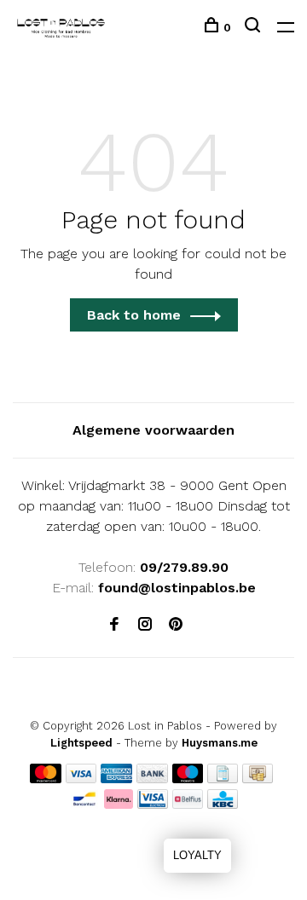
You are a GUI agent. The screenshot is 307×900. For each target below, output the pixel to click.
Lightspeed (81, 742)
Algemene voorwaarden (153, 430)
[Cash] (257, 778)
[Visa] (81, 778)
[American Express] (116, 778)
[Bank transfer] (152, 778)
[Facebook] (114, 625)
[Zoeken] (254, 27)
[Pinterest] (175, 625)
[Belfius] (187, 804)
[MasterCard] (45, 778)
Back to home (134, 315)
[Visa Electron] (152, 804)
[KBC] (222, 804)
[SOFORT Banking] (119, 804)
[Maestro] (188, 778)
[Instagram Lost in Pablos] (145, 625)
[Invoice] (222, 778)
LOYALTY (197, 855)
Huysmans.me (220, 742)
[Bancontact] (84, 804)
